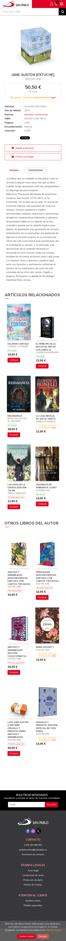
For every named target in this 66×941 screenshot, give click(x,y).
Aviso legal (33, 870)
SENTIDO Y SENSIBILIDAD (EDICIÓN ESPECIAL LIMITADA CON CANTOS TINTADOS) (19, 578)
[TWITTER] (38, 831)
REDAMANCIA (15, 415)
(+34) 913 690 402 (33, 845)
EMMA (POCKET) (45, 647)
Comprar (13, 360)
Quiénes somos (33, 900)
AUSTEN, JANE (33, 78)
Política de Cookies (33, 884)
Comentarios (35, 170)
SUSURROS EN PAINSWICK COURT (46, 486)
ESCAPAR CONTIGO (18, 343)
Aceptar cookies (26, 936)
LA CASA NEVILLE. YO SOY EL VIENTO (46, 417)
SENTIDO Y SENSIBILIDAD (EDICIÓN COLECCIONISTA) (17, 652)
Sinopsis (14, 170)
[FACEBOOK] (27, 831)
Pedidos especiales (33, 905)
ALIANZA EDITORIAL (35, 106)
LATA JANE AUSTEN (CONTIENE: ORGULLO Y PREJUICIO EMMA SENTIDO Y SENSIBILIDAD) (18, 730)
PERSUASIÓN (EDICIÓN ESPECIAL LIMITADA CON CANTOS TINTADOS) (47, 577)
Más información (53, 930)
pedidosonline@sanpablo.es (33, 849)
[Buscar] (62, 11)
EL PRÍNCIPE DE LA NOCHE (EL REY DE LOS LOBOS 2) (46, 346)
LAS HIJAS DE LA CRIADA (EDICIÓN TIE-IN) (17, 487)
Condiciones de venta (33, 875)
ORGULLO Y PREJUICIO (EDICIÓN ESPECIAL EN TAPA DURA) (46, 727)
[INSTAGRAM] (33, 831)
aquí (53, 97)
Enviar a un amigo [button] (24, 156)
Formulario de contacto (33, 854)
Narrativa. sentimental (36, 114)
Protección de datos (33, 880)
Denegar (43, 936)
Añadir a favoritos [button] (24, 148)
